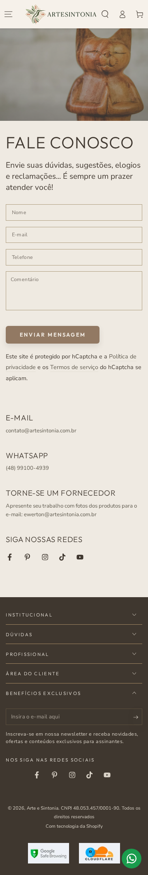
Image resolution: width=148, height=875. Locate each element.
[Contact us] (131, 858)
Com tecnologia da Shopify (74, 826)
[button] (105, 14)
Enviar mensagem (53, 334)
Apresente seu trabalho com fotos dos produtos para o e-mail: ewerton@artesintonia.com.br (71, 510)
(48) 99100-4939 (27, 468)
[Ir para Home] (61, 14)
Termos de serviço (74, 367)
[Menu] (8, 14)
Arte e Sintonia (42, 808)
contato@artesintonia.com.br (41, 430)
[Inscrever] (137, 717)
